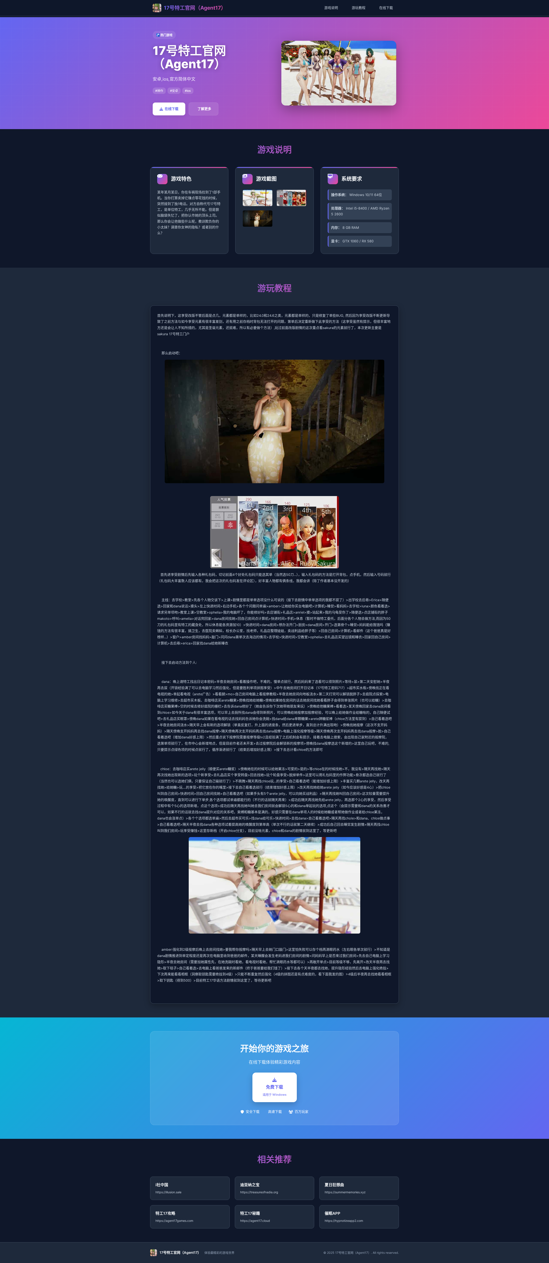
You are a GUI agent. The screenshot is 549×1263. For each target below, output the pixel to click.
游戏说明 (331, 8)
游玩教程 (358, 8)
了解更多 (204, 109)
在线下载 (386, 8)
